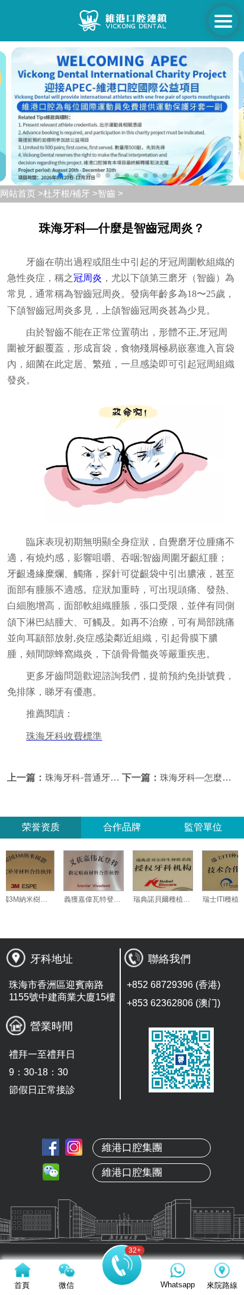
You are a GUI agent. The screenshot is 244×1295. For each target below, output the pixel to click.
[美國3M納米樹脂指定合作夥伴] (37, 870)
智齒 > (110, 193)
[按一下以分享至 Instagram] (73, 1147)
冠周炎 (87, 278)
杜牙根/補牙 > (70, 193)
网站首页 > (21, 193)
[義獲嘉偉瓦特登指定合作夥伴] (106, 870)
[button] (60, 175)
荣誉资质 (41, 827)
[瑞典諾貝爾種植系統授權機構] (175, 870)
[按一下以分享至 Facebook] (50, 1147)
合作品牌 (122, 827)
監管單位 (203, 827)
